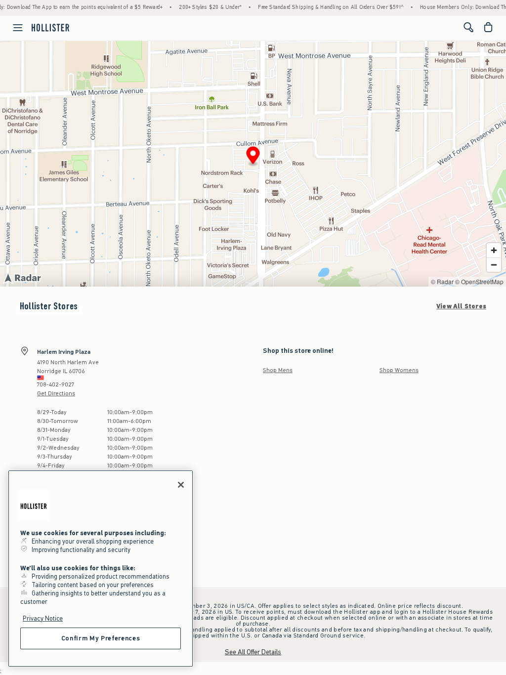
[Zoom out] (494, 264)
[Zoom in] (494, 250)
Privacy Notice (43, 618)
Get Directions (56, 393)
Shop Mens (278, 370)
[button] (253, 157)
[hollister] (50, 27)
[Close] (181, 485)
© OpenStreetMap (479, 281)
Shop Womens (399, 370)
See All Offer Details (253, 652)
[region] (100, 568)
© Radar (442, 281)
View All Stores (461, 306)
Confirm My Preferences (100, 638)
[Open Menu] (13, 28)
